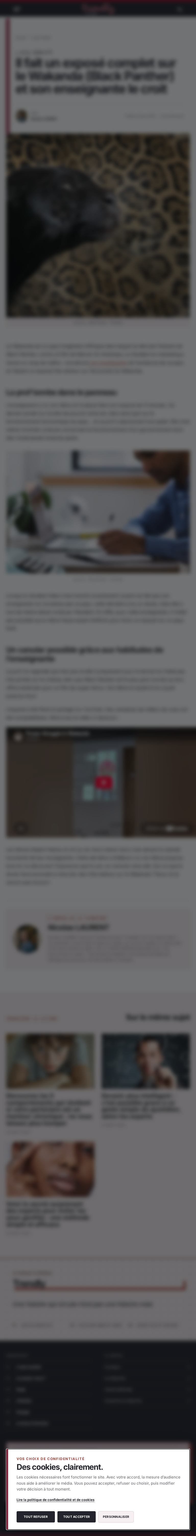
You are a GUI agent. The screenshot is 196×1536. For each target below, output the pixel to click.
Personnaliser (116, 1517)
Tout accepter (76, 1517)
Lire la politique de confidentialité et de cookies (55, 1500)
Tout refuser (36, 1517)
